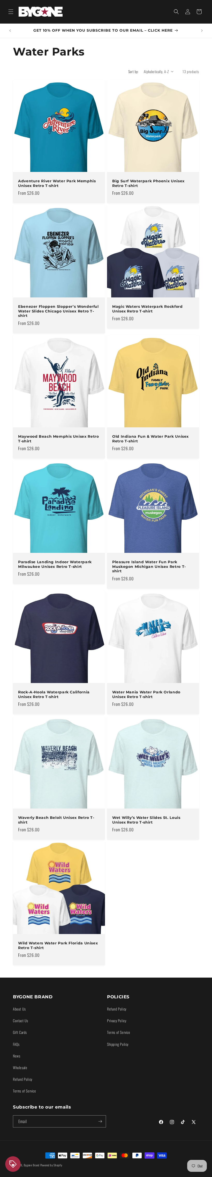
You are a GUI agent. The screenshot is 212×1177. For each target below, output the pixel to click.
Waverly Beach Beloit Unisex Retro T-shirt (56, 820)
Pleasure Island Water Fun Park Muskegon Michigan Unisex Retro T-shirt (149, 566)
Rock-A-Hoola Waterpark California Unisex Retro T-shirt (54, 694)
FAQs (16, 1044)
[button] (11, 11)
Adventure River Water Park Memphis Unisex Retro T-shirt (57, 183)
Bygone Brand (32, 1165)
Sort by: (133, 71)
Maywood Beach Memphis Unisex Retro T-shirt (58, 438)
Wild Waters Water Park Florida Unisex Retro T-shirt (58, 945)
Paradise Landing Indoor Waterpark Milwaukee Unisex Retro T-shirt (55, 564)
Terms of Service (24, 1091)
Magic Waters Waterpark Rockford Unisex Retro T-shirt (147, 308)
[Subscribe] (100, 1121)
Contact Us (20, 1020)
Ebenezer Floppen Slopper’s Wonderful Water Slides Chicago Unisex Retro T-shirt (58, 311)
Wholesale (20, 1067)
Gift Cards (20, 1032)
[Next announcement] (202, 30)
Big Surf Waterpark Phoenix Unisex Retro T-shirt (148, 183)
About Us (19, 1009)
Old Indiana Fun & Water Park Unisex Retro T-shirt (150, 438)
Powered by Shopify (51, 1165)
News (16, 1055)
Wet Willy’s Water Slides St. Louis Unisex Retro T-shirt (146, 820)
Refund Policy (22, 1079)
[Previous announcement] (10, 30)
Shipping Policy (117, 1044)
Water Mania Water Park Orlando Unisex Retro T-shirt (146, 694)
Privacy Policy (116, 1020)
